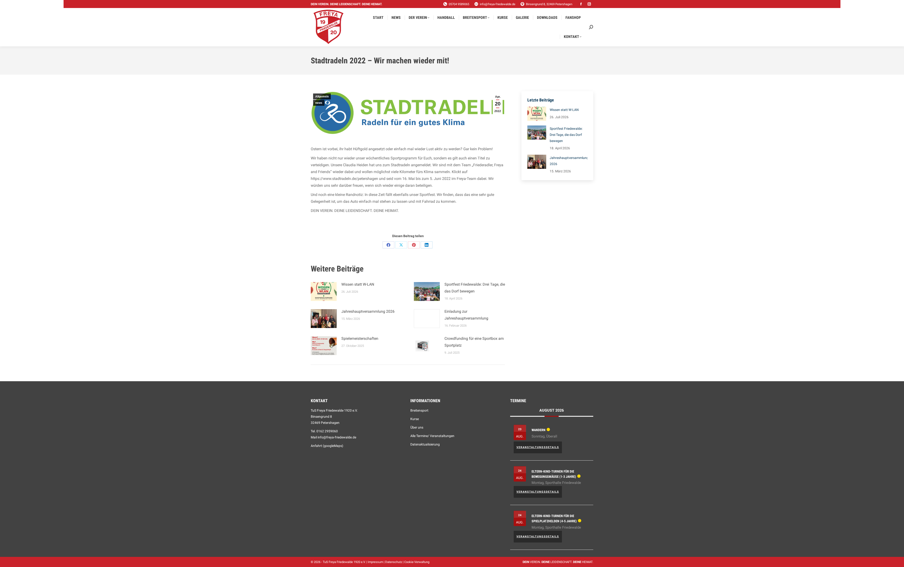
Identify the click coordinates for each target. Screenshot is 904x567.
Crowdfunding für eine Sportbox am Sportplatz (474, 342)
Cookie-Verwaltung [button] (416, 562)
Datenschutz (393, 562)
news (318, 103)
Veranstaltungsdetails (538, 447)
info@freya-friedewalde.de (497, 4)
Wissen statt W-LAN (357, 284)
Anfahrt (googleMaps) (327, 446)
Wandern (538, 430)
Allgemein (322, 96)
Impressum (375, 562)
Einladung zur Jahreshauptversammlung (466, 314)
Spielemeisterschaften (359, 338)
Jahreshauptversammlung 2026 (368, 311)
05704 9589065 (459, 4)
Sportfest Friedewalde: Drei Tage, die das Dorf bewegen (474, 287)
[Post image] (324, 291)
